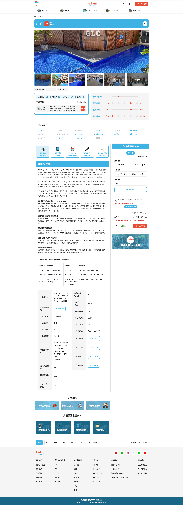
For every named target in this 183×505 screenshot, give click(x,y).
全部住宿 (117, 170)
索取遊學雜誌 (142, 473)
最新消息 (95, 465)
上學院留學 (115, 469)
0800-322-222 (96, 499)
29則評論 (52, 24)
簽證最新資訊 (44, 429)
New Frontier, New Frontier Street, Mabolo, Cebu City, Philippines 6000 (61, 297)
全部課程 (117, 161)
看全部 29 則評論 (81, 102)
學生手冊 (95, 347)
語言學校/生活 (97, 473)
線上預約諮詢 (142, 465)
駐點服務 (39, 481)
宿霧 (39, 17)
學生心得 (95, 477)
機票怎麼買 (81, 429)
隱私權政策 (103, 502)
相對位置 (61, 309)
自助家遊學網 (115, 465)
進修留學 (39, 477)
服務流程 (39, 469)
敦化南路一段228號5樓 (139, 442)
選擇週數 (117, 179)
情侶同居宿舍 (51, 89)
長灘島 (56, 477)
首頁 (35, 17)
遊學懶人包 (96, 469)
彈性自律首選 (62, 89)
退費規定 (95, 356)
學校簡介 (95, 338)
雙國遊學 (39, 473)
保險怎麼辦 (62, 429)
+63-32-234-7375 (95, 331)
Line (124, 226)
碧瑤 (55, 469)
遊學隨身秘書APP (117, 473)
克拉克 (56, 473)
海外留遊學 (96, 481)
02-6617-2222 (96, 442)
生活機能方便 (39, 89)
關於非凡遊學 (40, 465)
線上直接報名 (142, 469)
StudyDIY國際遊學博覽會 (120, 477)
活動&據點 (99, 429)
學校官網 (95, 365)
